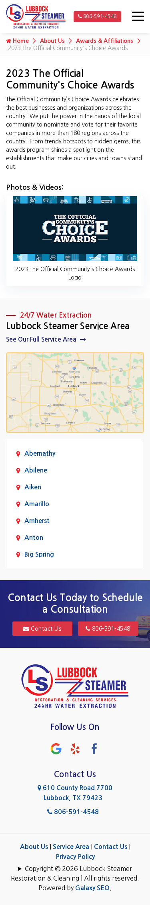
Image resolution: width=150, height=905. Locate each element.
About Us (52, 41)
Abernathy (39, 453)
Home (20, 41)
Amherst (37, 521)
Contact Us (45, 628)
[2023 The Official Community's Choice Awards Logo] (75, 228)
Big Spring (39, 554)
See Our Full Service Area (42, 339)
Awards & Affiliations (104, 41)
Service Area (71, 847)
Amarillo (36, 504)
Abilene (35, 470)
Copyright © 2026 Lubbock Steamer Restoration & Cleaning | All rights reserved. (75, 873)
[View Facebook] (94, 748)
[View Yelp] (75, 748)
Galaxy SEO (92, 888)
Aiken (32, 487)
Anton (33, 538)
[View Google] (56, 748)
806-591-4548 (99, 16)
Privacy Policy (75, 857)
